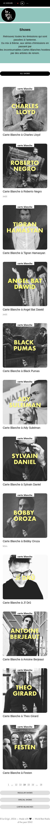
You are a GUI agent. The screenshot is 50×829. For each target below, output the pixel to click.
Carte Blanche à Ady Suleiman (21, 427)
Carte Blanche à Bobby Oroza (21, 541)
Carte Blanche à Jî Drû (17, 602)
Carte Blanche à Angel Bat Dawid (23, 309)
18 (41, 785)
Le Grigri (8, 3)
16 (33, 785)
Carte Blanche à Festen (17, 772)
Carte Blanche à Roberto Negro (22, 191)
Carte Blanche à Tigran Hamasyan (24, 252)
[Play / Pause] (22, 3)
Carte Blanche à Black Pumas (21, 371)
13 (20, 785)
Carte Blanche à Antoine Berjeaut (23, 659)
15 (29, 785)
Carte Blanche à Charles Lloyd (21, 134)
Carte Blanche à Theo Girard (20, 716)
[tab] (25, 73)
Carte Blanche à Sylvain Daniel (22, 484)
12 (16, 785)
